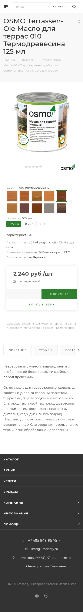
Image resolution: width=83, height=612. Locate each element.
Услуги (9, 481)
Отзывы (45, 350)
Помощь (11, 524)
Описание (17, 350)
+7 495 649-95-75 (42, 540)
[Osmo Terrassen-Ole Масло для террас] (41, 122)
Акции (9, 470)
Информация (15, 513)
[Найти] (73, 6)
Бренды (10, 491)
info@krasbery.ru (44, 549)
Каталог (11, 459)
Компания (13, 502)
